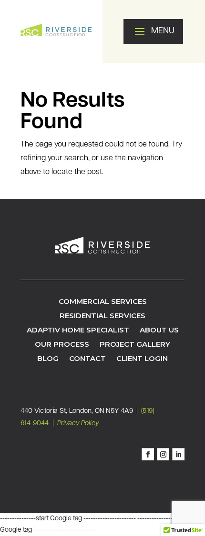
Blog (48, 359)
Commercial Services (103, 302)
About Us (159, 330)
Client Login (142, 359)
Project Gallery (135, 345)
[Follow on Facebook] (148, 454)
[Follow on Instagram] (163, 454)
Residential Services (102, 316)
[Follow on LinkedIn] (178, 454)
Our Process (62, 345)
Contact (87, 359)
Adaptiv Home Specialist (78, 330)
